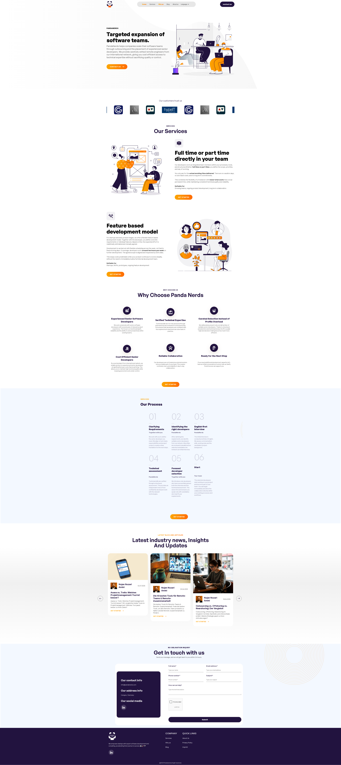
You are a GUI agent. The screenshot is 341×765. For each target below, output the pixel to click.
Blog (168, 4)
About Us (185, 738)
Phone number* (174, 675)
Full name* (172, 666)
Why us (160, 4)
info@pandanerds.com (128, 685)
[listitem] (128, 589)
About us (175, 4)
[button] (185, 4)
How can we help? (175, 685)
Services (152, 4)
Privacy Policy (187, 743)
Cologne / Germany (127, 695)
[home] (110, 4)
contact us (227, 4)
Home (144, 4)
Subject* (209, 675)
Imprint (185, 747)
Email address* (212, 666)
